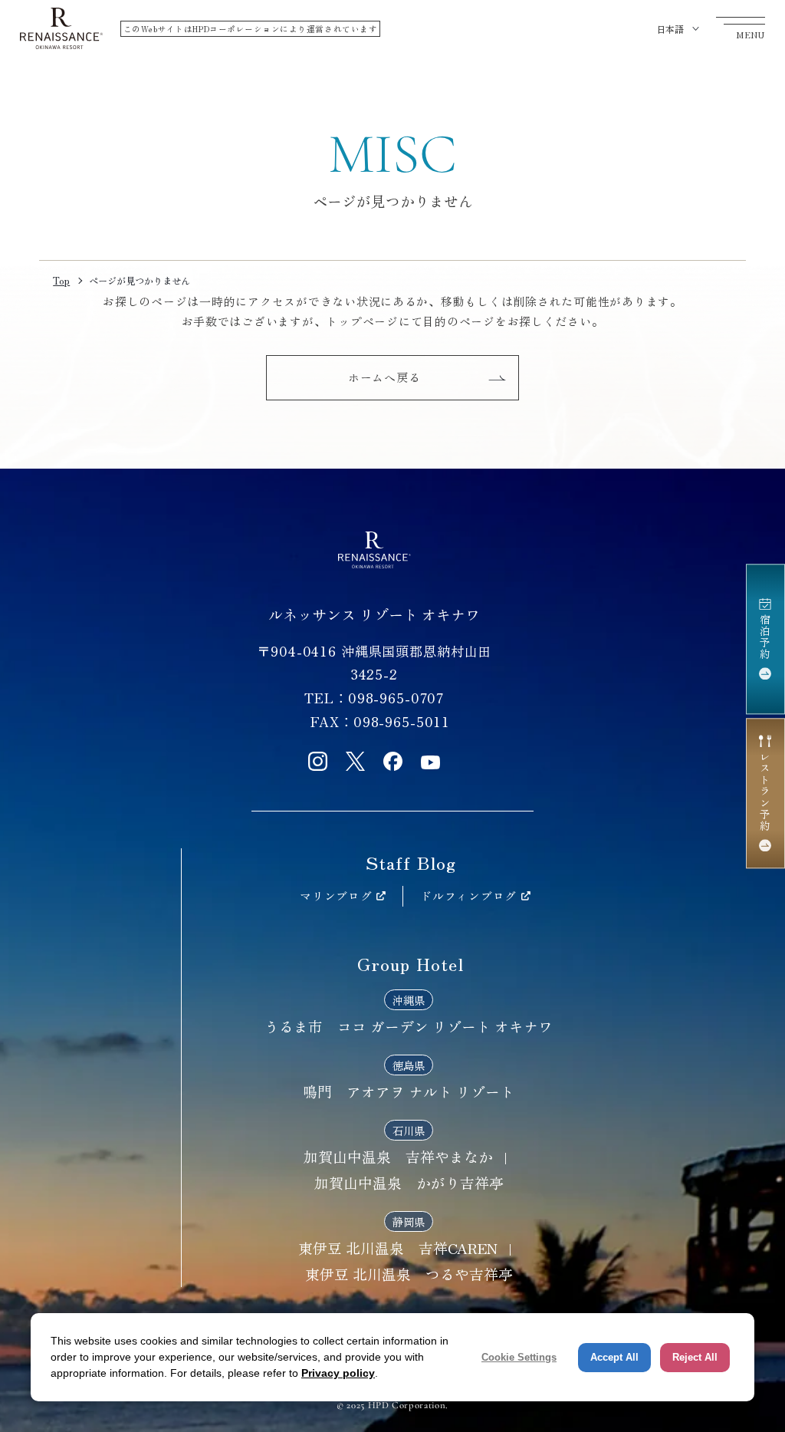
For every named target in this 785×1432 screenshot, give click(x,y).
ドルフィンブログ (468, 895)
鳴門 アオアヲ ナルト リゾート (408, 1091)
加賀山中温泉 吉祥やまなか (398, 1156)
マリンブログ (336, 895)
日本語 (670, 28)
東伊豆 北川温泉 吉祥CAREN (398, 1247)
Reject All (695, 1357)
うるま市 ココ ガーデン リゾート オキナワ (408, 1026)
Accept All (614, 1357)
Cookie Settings (519, 1357)
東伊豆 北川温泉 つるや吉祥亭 (409, 1273)
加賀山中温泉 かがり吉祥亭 (409, 1182)
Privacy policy (338, 1373)
